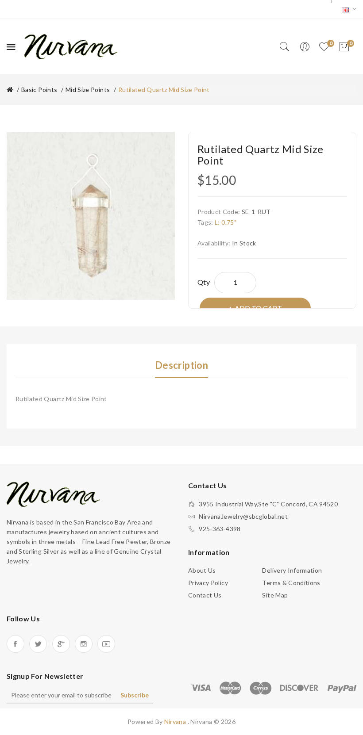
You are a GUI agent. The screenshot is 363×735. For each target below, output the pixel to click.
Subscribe (134, 695)
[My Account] (304, 47)
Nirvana (176, 721)
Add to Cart (258, 308)
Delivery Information (292, 570)
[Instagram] (84, 644)
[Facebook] (15, 644)
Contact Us (205, 595)
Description (181, 365)
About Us (202, 570)
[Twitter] (38, 644)
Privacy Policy (208, 582)
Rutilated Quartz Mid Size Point (164, 89)
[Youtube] (106, 644)
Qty (203, 282)
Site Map (275, 595)
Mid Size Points (88, 89)
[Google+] (61, 644)
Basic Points (39, 89)
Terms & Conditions (291, 582)
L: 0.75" (225, 222)
